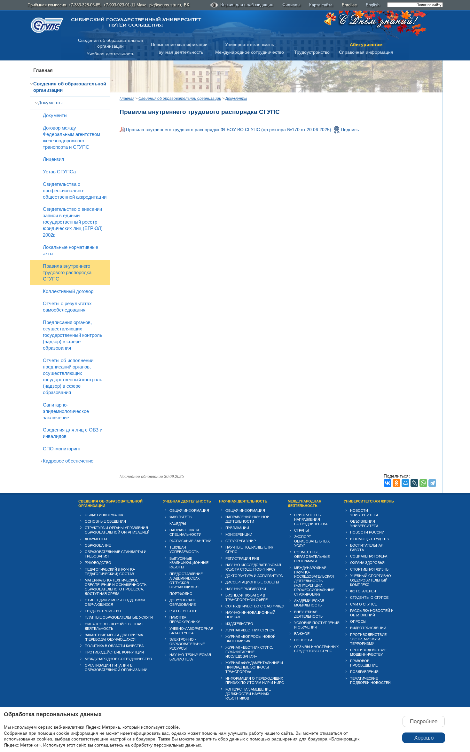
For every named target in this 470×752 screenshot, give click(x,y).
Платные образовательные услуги (119, 617)
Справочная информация (366, 52)
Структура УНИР (240, 541)
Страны (301, 530)
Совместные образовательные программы (312, 556)
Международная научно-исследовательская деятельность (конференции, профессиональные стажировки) (314, 581)
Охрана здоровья (367, 563)
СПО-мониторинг (61, 448)
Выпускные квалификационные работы (188, 563)
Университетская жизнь (249, 44)
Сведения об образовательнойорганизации (110, 43)
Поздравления (364, 672)
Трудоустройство (312, 52)
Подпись (350, 129)
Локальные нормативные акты (70, 250)
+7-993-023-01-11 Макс (124, 5)
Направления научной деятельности (247, 519)
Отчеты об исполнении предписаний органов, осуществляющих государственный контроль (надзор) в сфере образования (72, 376)
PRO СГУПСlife (183, 611)
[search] (415, 4)
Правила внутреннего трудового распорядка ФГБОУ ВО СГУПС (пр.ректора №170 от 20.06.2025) (228, 129)
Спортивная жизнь (369, 569)
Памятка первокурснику (184, 619)
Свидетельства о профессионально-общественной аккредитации (74, 190)
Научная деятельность (179, 52)
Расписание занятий (190, 541)
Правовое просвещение (364, 663)
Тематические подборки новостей (370, 681)
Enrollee (349, 5)
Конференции (238, 534)
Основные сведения (105, 521)
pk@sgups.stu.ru (165, 5)
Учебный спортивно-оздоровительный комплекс (371, 580)
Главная (43, 70)
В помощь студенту (369, 539)
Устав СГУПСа (59, 171)
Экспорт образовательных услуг (312, 541)
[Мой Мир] (405, 483)
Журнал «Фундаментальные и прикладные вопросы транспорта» (254, 667)
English (373, 5)
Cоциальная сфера (368, 556)
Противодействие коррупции (114, 652)
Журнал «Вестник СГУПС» (249, 630)
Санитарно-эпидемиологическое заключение (66, 411)
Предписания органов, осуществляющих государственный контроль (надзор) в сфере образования (72, 335)
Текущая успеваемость (184, 549)
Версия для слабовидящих (246, 4)
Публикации (237, 528)
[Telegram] (432, 483)
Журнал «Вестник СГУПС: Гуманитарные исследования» (249, 651)
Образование (98, 545)
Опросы (358, 621)
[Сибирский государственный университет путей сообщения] (47, 25)
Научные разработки (245, 589)
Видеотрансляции (368, 628)
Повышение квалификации (179, 44)
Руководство (98, 563)
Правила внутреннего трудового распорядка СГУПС (67, 272)
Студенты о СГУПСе (369, 597)
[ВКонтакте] (387, 483)
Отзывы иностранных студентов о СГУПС (316, 649)
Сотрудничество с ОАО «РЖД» (254, 606)
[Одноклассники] (396, 483)
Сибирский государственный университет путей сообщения (136, 22)
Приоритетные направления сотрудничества (310, 519)
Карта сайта (321, 5)
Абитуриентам (366, 44)
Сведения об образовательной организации (69, 87)
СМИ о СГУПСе (363, 604)
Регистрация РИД (242, 558)
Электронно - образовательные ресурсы (187, 643)
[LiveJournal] (414, 483)
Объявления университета (364, 523)
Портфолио (180, 594)
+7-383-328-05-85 (84, 5)
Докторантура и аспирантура (254, 576)
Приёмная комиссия (46, 5)
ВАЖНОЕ (301, 634)
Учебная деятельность (110, 53)
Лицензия (53, 159)
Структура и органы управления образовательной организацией (117, 530)
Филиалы (291, 5)
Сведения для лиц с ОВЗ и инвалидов (72, 433)
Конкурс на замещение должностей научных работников (248, 693)
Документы (50, 102)
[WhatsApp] (423, 483)
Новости (303, 640)
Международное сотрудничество (249, 52)
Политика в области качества (114, 646)
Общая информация (104, 515)
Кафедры (177, 524)
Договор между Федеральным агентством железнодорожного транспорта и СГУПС (71, 137)
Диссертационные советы (252, 582)
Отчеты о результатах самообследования (67, 307)
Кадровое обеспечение (68, 460)
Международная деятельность (304, 503)
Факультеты (180, 517)
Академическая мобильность (309, 603)
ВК (186, 5)
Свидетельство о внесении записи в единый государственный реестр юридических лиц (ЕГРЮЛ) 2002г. (73, 221)
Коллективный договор (68, 291)
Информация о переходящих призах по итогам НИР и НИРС (254, 681)
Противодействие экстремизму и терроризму (368, 639)
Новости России (367, 532)
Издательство (239, 624)
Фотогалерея (363, 591)
